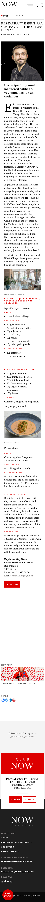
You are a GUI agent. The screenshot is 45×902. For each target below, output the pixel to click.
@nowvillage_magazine (22, 736)
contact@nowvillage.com (16, 861)
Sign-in (29, 799)
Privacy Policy (10, 851)
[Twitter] (6, 700)
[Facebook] (3, 700)
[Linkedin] (10, 700)
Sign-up (15, 799)
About (4, 838)
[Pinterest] (14, 700)
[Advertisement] (22, 618)
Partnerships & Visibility (16, 842)
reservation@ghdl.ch (22, 575)
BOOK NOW (12, 584)
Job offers (7, 847)
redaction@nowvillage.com (17, 872)
